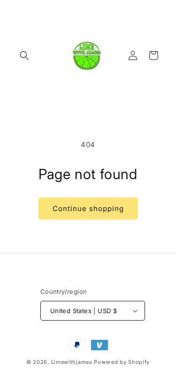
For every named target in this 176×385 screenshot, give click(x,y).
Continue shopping (88, 208)
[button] (24, 55)
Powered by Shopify (122, 362)
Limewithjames (71, 362)
